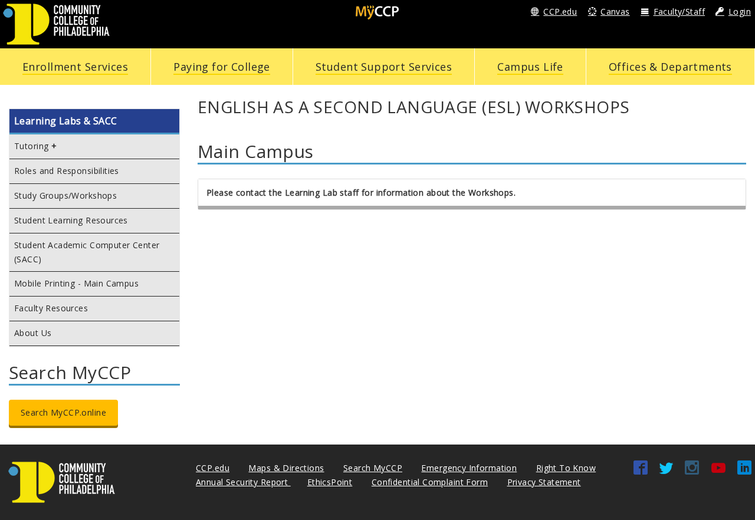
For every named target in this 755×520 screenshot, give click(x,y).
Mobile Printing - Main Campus (76, 283)
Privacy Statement (544, 482)
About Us (32, 332)
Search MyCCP (372, 467)
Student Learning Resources (71, 220)
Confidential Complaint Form (430, 482)
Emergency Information (469, 467)
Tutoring (31, 146)
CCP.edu (560, 11)
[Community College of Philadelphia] (56, 23)
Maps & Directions (286, 467)
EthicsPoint (330, 482)
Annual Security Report (243, 482)
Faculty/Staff (679, 11)
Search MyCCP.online (63, 412)
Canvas (615, 11)
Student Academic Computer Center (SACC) (86, 252)
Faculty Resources (51, 308)
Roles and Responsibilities (66, 170)
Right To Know (566, 467)
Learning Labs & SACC (65, 120)
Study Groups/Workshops (65, 195)
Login (739, 11)
